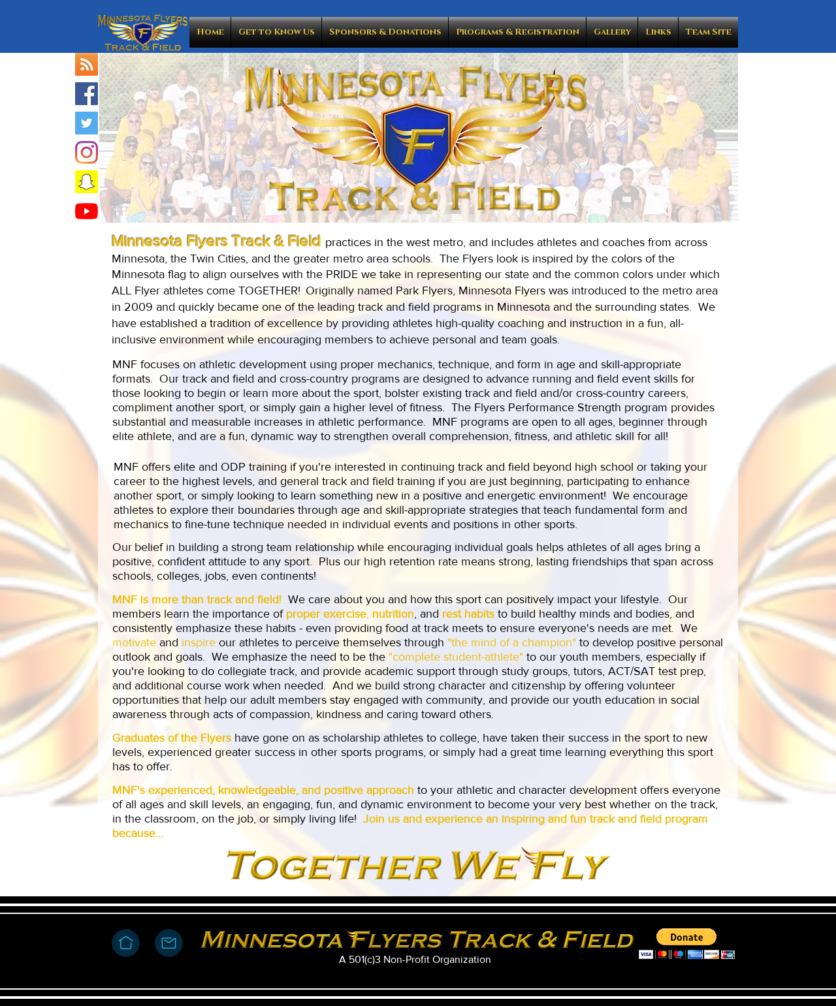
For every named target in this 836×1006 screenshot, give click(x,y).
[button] (276, 32)
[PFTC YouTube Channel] (86, 211)
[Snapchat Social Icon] (86, 181)
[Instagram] (86, 152)
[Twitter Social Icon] (86, 123)
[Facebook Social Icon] (86, 93)
